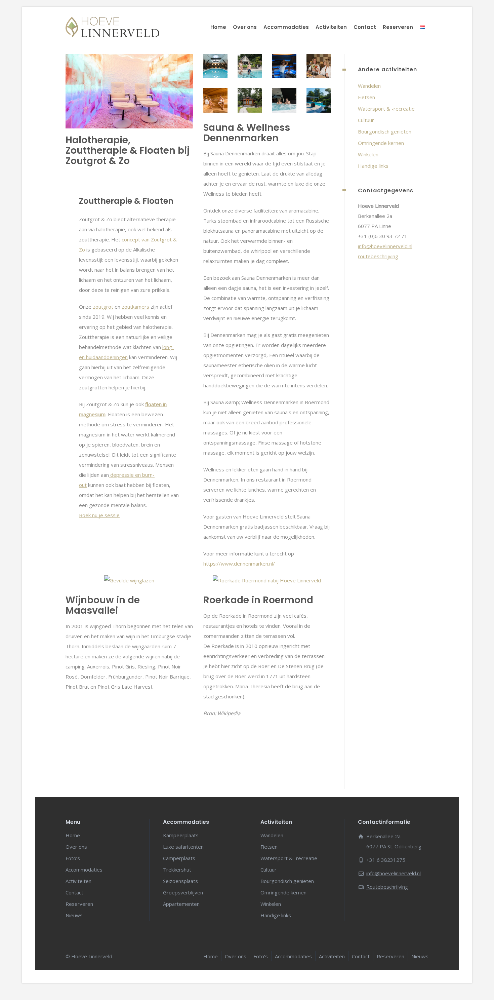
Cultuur (366, 120)
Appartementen (181, 903)
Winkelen (368, 154)
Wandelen (369, 85)
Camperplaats (179, 858)
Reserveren (398, 27)
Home (218, 27)
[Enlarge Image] (215, 66)
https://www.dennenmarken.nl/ (239, 563)
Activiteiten (331, 27)
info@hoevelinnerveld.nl (385, 246)
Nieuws (74, 915)
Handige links (373, 165)
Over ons (245, 27)
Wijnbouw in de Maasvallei (103, 605)
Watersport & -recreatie (386, 108)
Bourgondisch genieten (384, 131)
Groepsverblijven (183, 892)
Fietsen (366, 97)
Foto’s (73, 858)
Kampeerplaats (181, 835)
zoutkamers (135, 306)
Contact (365, 27)
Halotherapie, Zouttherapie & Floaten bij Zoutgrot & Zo (128, 150)
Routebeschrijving (387, 886)
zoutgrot (103, 306)
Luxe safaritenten (183, 846)
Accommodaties (286, 27)
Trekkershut (177, 869)
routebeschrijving (378, 256)
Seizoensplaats (180, 881)
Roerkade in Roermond (258, 600)
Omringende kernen (381, 143)
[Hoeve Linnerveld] (112, 27)
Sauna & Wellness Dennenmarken (246, 133)
